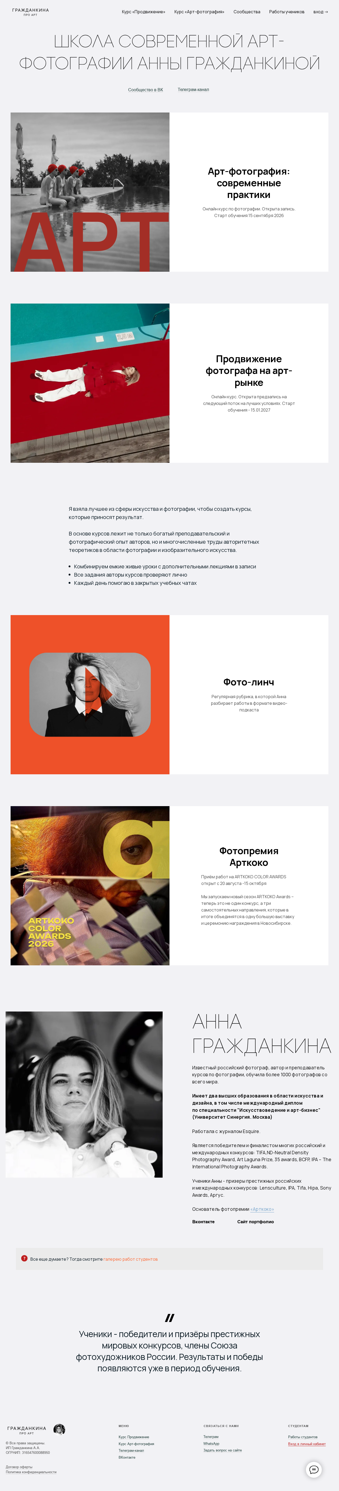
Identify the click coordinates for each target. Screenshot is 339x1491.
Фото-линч (249, 681)
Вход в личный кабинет (307, 1444)
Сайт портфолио (255, 1221)
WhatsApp (211, 1444)
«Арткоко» (262, 1209)
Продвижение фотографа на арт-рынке (249, 370)
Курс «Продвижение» (144, 12)
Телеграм (210, 1437)
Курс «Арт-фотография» (200, 12)
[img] (59, 1430)
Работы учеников (287, 12)
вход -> (321, 12)
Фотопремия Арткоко (249, 856)
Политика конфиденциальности (31, 1472)
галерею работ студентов (131, 1259)
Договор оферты (19, 1467)
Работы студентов (303, 1437)
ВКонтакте (127, 1457)
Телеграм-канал (193, 89)
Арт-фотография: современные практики (249, 183)
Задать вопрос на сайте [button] (222, 1450)
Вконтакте (203, 1221)
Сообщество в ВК (145, 90)
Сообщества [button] (247, 12)
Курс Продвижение (134, 1437)
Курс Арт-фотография (136, 1444)
